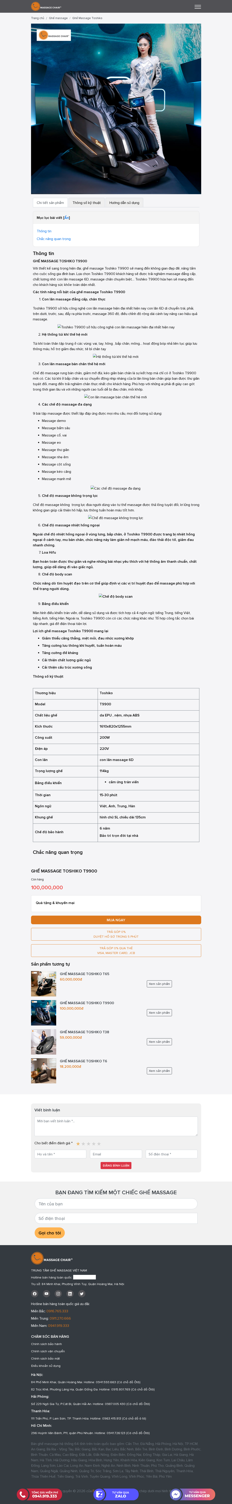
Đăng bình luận (116, 1165)
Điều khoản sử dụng (45, 1366)
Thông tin (44, 231)
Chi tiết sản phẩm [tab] (50, 203)
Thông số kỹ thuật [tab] (86, 203)
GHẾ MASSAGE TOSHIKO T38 (84, 1032)
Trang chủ (37, 18)
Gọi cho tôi (50, 1232)
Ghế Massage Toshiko (87, 18)
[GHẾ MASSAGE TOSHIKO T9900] (116, 108)
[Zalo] (116, 1494)
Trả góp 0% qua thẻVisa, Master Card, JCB (116, 950)
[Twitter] (81, 1293)
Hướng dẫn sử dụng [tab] (124, 203)
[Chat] (192, 1494)
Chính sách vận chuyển (48, 1351)
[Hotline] (39, 1494)
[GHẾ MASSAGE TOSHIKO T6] (43, 1070)
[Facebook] (34, 1293)
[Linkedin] (70, 1293)
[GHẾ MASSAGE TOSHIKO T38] (43, 1041)
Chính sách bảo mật (45, 1358)
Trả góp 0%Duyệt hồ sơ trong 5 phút (116, 934)
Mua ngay (116, 920)
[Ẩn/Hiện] (66, 218)
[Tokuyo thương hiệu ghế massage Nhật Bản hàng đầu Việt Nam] (78, 1142)
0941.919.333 (58, 1325)
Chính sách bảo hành (46, 1344)
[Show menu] (197, 7)
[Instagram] (58, 1293)
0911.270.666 (60, 1318)
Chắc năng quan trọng (54, 239)
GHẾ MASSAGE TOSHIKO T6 (83, 1061)
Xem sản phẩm (159, 984)
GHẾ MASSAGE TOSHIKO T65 (84, 974)
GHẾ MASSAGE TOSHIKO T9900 (87, 1003)
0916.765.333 (57, 1311)
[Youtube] (46, 1293)
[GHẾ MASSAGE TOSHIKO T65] (43, 983)
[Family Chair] (46, 6)
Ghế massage (58, 18)
